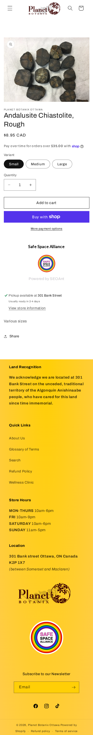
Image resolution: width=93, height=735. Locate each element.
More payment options (47, 228)
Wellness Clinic (21, 482)
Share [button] (14, 336)
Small (14, 164)
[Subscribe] (73, 687)
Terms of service (66, 731)
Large (62, 164)
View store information (27, 308)
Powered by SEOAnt (46, 279)
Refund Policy (20, 471)
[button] (10, 8)
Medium (38, 164)
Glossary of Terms (24, 449)
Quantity (10, 175)
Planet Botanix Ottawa (44, 725)
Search (15, 460)
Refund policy (40, 731)
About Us (17, 438)
